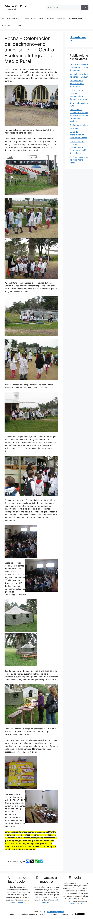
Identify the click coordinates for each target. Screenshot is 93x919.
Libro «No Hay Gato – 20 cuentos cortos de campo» (79, 67)
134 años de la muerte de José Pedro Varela (77, 84)
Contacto (19, 25)
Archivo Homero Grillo (11, 18)
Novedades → (78, 38)
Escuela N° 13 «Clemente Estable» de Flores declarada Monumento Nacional (79, 115)
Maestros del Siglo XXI (34, 18)
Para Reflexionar (75, 18)
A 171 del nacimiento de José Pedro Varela (79, 160)
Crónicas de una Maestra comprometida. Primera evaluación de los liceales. (78, 147)
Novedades (6, 25)
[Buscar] (84, 7)
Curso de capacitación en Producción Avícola (78, 135)
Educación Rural (16, 6)
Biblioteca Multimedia (56, 18)
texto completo (17, 902)
